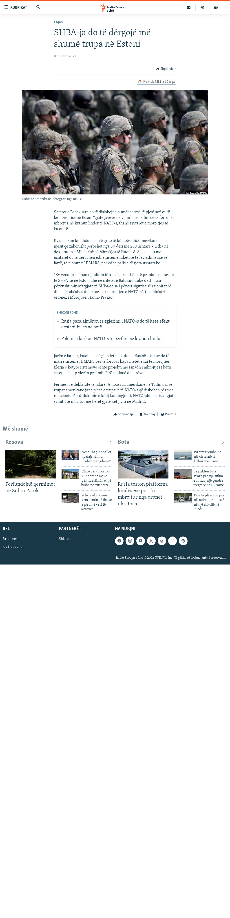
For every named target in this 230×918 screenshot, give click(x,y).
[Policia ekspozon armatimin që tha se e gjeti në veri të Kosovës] (70, 498)
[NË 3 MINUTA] (189, 7)
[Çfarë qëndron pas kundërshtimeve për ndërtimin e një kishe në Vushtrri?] (70, 474)
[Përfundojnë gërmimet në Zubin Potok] (30, 464)
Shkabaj (65, 539)
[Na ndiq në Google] (183, 541)
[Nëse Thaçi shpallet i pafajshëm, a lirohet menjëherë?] (70, 455)
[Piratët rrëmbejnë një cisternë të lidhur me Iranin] (183, 455)
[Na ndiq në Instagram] (130, 541)
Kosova (14, 442)
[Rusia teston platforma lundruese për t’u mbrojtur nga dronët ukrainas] (143, 464)
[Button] (166, 69)
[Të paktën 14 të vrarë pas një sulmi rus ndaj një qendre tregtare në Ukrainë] (183, 474)
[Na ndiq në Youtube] (140, 541)
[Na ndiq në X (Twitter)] (151, 541)
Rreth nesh (11, 539)
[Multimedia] (216, 7)
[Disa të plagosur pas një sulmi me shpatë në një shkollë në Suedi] (183, 498)
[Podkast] (202, 7)
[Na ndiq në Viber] (172, 541)
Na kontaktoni (14, 548)
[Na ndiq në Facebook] (119, 541)
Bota (123, 442)
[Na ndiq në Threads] (162, 541)
